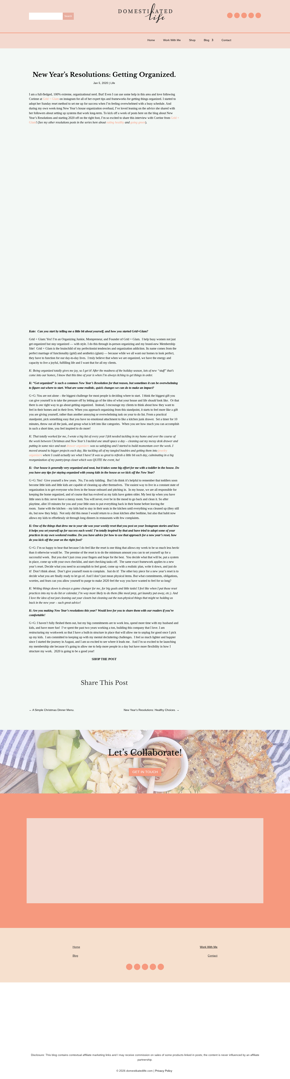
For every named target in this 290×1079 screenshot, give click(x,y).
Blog (206, 40)
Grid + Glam (51, 99)
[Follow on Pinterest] (244, 15)
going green (137, 122)
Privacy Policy (164, 1070)
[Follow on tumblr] (251, 15)
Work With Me (172, 40)
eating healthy (115, 122)
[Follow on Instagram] (230, 15)
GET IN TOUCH (145, 772)
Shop (192, 40)
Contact (226, 40)
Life (112, 83)
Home (151, 40)
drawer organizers (77, 445)
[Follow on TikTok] (258, 15)
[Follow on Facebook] (237, 15)
